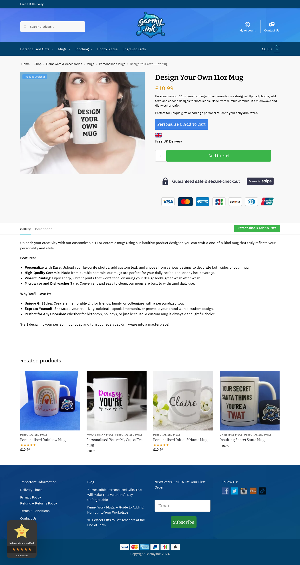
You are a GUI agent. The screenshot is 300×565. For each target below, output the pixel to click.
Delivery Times (31, 490)
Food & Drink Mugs (100, 434)
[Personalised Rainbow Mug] (50, 400)
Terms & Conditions (35, 511)
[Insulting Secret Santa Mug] (250, 400)
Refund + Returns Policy (38, 503)
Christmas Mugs (231, 434)
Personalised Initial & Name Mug (180, 440)
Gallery (25, 229)
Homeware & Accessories (64, 64)
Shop (38, 64)
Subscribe (183, 522)
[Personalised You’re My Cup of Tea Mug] (117, 400)
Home (25, 64)
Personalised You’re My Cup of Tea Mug (115, 442)
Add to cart (218, 155)
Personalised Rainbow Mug (43, 440)
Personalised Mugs (112, 64)
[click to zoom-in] (82, 123)
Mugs (90, 64)
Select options (50, 459)
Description (43, 229)
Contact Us (271, 30)
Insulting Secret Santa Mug (242, 440)
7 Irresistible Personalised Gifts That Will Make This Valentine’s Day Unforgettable (114, 495)
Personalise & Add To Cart (181, 124)
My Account (247, 30)
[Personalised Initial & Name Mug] (183, 400)
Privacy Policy (30, 497)
